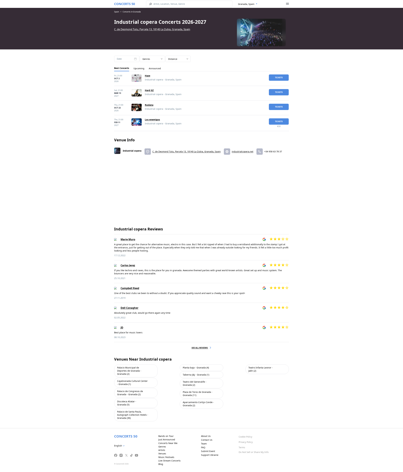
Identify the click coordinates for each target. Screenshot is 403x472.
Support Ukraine (209, 454)
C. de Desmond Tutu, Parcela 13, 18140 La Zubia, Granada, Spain (152, 29)
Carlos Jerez (128, 265)
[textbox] (120, 446)
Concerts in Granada (132, 11)
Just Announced (166, 439)
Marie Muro (128, 239)
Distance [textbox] (172, 58)
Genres (162, 446)
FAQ (203, 447)
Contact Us (206, 439)
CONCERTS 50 (124, 4)
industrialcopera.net (242, 151)
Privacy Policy (246, 442)
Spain (116, 11)
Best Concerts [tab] (121, 68)
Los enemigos (152, 119)
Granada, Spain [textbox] (246, 4)
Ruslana (149, 104)
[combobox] (248, 4)
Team (204, 443)
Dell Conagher (129, 308)
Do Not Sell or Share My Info (254, 452)
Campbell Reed (130, 288)
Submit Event (208, 451)
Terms (242, 447)
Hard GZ (149, 90)
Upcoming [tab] (138, 68)
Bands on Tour (166, 436)
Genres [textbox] (146, 58)
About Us (206, 436)
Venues (162, 453)
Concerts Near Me (167, 443)
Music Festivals (166, 457)
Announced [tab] (155, 68)
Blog (160, 464)
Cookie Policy (245, 436)
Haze (147, 75)
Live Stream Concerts (169, 460)
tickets (279, 77)
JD (122, 327)
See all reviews (200, 347)
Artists (161, 450)
